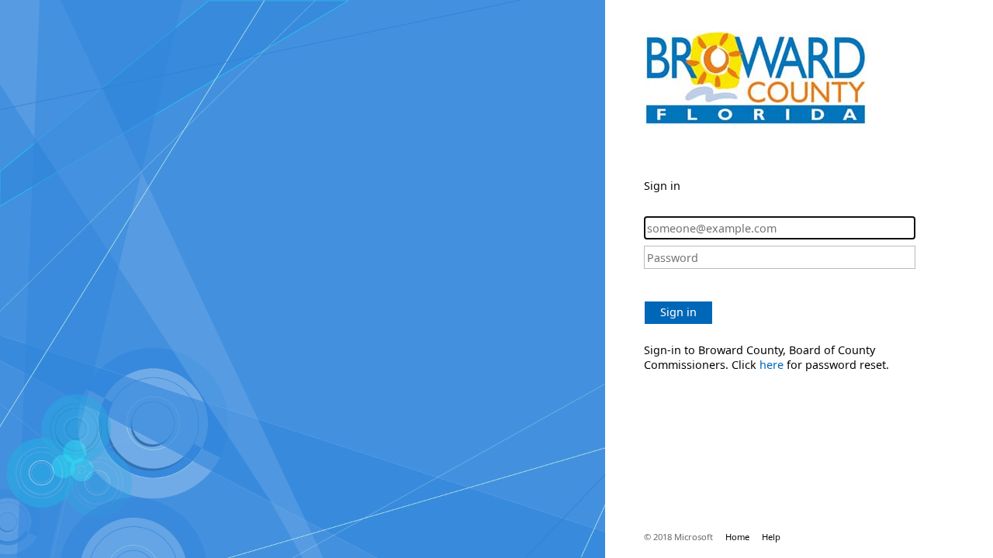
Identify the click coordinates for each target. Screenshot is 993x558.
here (771, 364)
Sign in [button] (678, 312)
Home (737, 536)
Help (771, 536)
